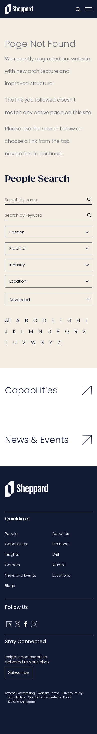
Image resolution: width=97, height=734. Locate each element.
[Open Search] (78, 9)
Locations (61, 575)
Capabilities (16, 543)
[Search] (89, 200)
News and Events (20, 575)
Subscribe (18, 672)
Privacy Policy (72, 693)
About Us (60, 533)
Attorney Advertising (20, 693)
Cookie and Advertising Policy (50, 697)
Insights (12, 554)
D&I (55, 554)
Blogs (10, 585)
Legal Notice (16, 697)
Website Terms (49, 693)
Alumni (58, 564)
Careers (12, 564)
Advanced (19, 300)
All (8, 320)
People (11, 533)
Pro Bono (60, 543)
